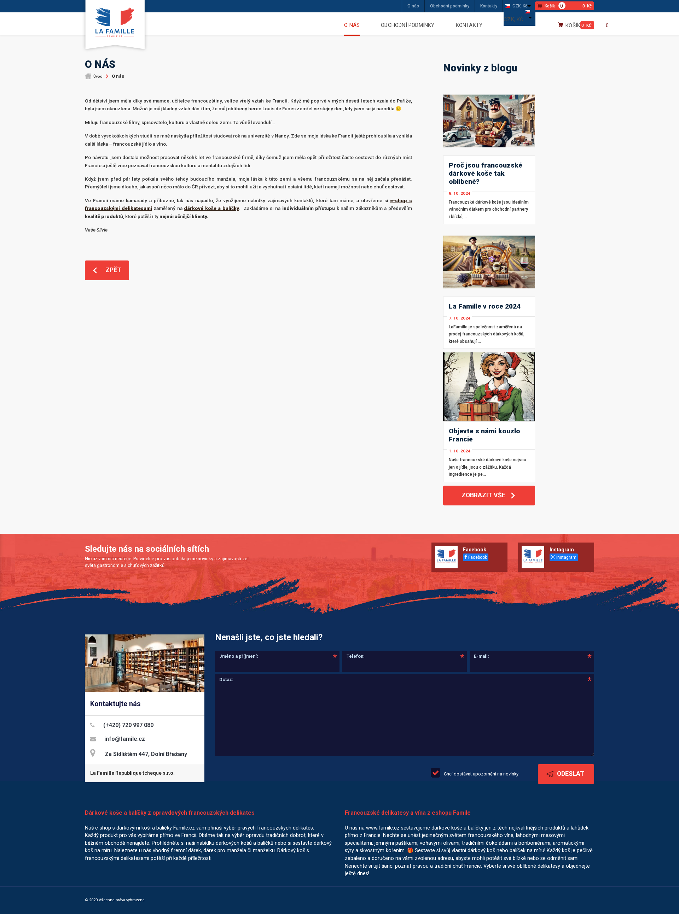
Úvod (98, 76)
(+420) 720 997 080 (128, 725)
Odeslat (570, 773)
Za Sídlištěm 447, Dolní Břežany (146, 754)
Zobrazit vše (483, 495)
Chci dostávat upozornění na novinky (481, 774)
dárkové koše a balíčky (211, 208)
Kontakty (488, 6)
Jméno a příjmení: (238, 656)
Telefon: (356, 656)
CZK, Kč (519, 6)
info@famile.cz (124, 739)
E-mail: (481, 656)
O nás (413, 6)
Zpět (113, 270)
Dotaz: (226, 679)
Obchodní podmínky (449, 6)
